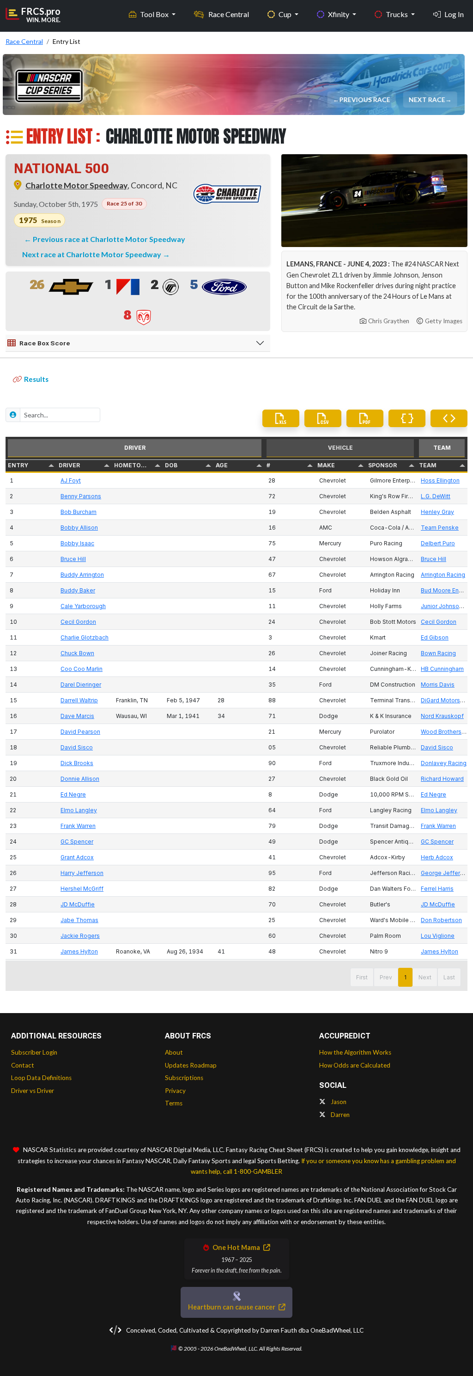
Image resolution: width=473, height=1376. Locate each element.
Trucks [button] (397, 14)
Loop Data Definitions (41, 1077)
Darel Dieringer (81, 684)
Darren (339, 1114)
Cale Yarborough (83, 606)
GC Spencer (77, 841)
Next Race (427, 99)
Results (36, 379)
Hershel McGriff (82, 888)
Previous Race (365, 99)
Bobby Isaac (77, 543)
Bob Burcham (79, 511)
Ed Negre (73, 794)
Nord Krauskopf (442, 715)
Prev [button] (386, 977)
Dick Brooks (77, 763)
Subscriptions (184, 1077)
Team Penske (440, 527)
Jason (337, 1101)
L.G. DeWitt (435, 496)
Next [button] (424, 977)
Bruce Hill (73, 558)
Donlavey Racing (444, 763)
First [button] (362, 977)
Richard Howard (442, 778)
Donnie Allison (80, 778)
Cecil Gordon (78, 621)
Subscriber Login (34, 1052)
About (174, 1052)
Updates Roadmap (191, 1065)
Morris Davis (438, 684)
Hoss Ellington (440, 480)
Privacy (175, 1090)
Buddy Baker (78, 590)
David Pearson (80, 731)
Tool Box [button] (155, 14)
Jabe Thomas (79, 920)
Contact (22, 1065)
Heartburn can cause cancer (232, 1307)
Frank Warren (78, 825)
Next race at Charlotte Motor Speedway (92, 254)
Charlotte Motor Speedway (76, 185)
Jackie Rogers (80, 935)
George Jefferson (445, 872)
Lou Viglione (438, 935)
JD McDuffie (78, 904)
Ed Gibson (435, 637)
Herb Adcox (437, 857)
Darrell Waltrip (79, 700)
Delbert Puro (438, 543)
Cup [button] (286, 14)
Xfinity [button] (339, 14)
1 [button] (405, 977)
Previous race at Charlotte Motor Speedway (109, 239)
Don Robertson (441, 920)
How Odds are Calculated (354, 1065)
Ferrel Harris (437, 888)
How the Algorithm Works (355, 1052)
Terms (173, 1103)
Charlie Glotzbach (85, 637)
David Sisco (77, 747)
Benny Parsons (81, 496)
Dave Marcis (77, 715)
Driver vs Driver (32, 1090)
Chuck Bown (77, 653)
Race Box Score (44, 343)
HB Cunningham (442, 668)
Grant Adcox (77, 857)
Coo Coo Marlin (82, 668)
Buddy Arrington (82, 574)
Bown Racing (438, 653)
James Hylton (79, 951)
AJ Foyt (71, 480)
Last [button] (449, 977)
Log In (454, 14)
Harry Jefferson (82, 872)
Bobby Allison (79, 527)
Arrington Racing (443, 574)
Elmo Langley (79, 810)
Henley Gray (437, 511)
